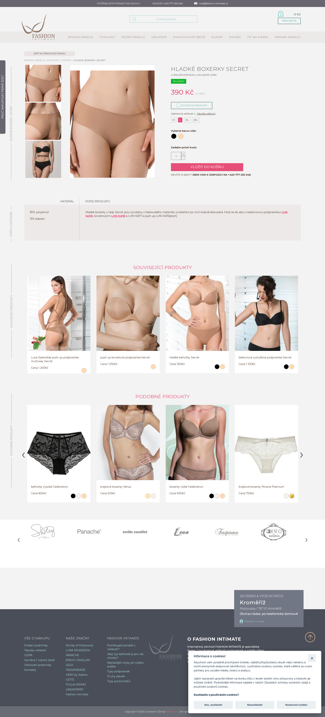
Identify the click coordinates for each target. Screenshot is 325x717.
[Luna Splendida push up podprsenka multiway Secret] (58, 318)
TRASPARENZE (75, 670)
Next (302, 453)
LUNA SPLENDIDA (78, 650)
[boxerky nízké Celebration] (146, 447)
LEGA (69, 665)
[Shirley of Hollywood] (47, 532)
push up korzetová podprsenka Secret (125, 357)
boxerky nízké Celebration (136, 486)
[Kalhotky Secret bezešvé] (197, 318)
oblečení (159, 37)
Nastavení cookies (296, 704)
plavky (217, 37)
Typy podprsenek (118, 671)
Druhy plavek (116, 676)
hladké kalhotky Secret (184, 357)
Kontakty (30, 670)
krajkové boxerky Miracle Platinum (211, 486)
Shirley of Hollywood (79, 645)
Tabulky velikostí (35, 650)
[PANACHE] (93, 532)
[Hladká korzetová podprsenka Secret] (128, 318)
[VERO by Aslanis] (278, 532)
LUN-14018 (118, 216)
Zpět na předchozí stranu (49, 53)
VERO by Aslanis (76, 674)
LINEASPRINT (75, 689)
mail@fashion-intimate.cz (213, 3)
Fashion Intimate (77, 694)
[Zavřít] (312, 658)
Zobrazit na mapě (254, 621)
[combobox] (168, 19)
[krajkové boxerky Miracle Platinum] (216, 447)
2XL (196, 119)
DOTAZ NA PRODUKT (194, 105)
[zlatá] (241, 497)
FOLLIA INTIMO (76, 684)
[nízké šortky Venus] (77, 447)
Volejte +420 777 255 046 (167, 3)
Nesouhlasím (254, 704)
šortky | (68, 60)
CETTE (70, 679)
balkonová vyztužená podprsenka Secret (265, 357)
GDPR (28, 655)
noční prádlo (133, 37)
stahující (107, 37)
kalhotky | (54, 60)
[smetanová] (28, 497)
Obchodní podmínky (37, 665)
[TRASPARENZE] (232, 532)
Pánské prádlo (288, 37)
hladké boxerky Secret (90, 60)
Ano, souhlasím (213, 704)
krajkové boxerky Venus (65, 486)
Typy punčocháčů (118, 681)
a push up (149, 216)
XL (187, 119)
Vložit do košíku (207, 167)
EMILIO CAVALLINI (78, 660)
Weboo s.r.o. (172, 711)
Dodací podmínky (36, 645)
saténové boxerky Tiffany (273, 486)
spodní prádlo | (35, 60)
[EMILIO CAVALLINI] (139, 532)
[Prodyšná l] (266, 318)
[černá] (217, 368)
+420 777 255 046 (239, 174)
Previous (23, 453)
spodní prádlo (80, 37)
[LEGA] (185, 532)
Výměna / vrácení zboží (39, 660)
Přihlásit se (289, 20)
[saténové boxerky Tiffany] (285, 447)
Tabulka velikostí (206, 113)
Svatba (235, 37)
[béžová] (97, 497)
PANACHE (72, 655)
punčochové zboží (189, 37)
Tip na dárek (258, 37)
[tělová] (84, 372)
